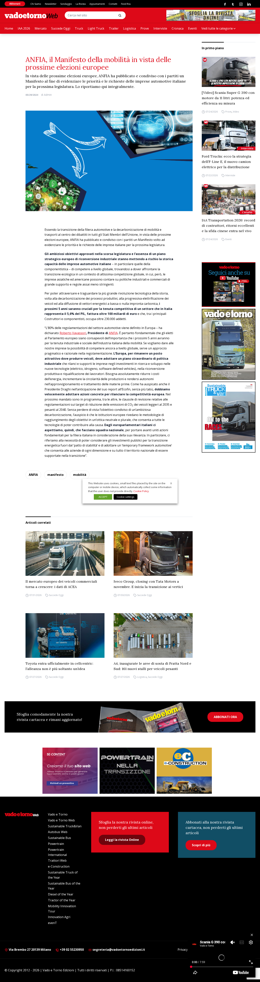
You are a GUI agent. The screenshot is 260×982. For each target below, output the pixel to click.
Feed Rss (126, 4)
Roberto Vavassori (73, 333)
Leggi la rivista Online (122, 840)
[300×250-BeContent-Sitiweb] (70, 771)
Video (236, 111)
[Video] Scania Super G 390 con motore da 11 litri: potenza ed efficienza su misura (228, 97)
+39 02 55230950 (71, 949)
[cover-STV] (228, 417)
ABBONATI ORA (225, 717)
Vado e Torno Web (61, 820)
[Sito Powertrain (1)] (127, 771)
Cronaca (177, 28)
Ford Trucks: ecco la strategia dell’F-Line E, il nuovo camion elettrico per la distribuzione (226, 161)
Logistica (129, 28)
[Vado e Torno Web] (31, 15)
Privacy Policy (187, 949)
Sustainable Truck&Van (64, 826)
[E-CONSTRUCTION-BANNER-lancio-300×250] (184, 771)
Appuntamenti (97, 4)
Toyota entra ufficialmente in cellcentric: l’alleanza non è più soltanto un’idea (59, 666)
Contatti (113, 4)
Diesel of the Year (60, 894)
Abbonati (14, 3)
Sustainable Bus (59, 838)
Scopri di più (201, 845)
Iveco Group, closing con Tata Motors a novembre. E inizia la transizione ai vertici (148, 584)
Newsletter (51, 4)
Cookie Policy (141, 491)
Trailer (114, 28)
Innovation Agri (59, 917)
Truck (79, 28)
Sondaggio (66, 4)
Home (9, 28)
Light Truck (96, 28)
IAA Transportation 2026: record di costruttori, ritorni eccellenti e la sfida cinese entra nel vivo (228, 225)
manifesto (55, 475)
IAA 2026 (24, 28)
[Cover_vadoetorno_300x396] (228, 344)
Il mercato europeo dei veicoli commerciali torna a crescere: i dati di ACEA (61, 584)
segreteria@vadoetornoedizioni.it (118, 949)
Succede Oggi (60, 28)
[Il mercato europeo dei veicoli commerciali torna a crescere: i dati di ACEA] (65, 553)
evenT (52, 923)
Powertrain (56, 844)
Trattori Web (57, 860)
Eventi (192, 28)
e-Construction (58, 866)
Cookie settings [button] (125, 497)
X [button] (171, 483)
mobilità (79, 475)
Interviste (160, 28)
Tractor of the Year (61, 900)
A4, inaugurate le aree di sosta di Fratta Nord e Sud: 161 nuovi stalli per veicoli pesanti (152, 666)
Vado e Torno (58, 814)
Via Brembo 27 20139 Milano (29, 949)
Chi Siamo (35, 4)
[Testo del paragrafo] (210, 15)
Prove (144, 28)
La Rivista (81, 4)
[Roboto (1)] (228, 284)
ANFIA (113, 333)
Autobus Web (57, 832)
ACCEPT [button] (103, 497)
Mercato (41, 28)
